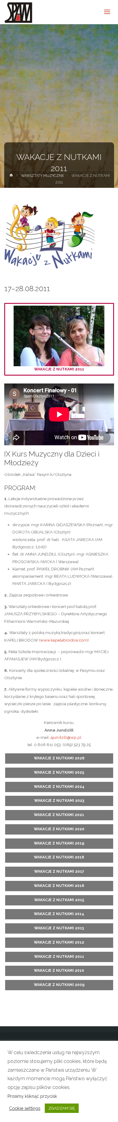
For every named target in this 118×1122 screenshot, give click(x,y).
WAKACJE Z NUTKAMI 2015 (59, 900)
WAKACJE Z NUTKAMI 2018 (59, 857)
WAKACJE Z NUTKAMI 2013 (59, 928)
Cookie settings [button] (24, 1108)
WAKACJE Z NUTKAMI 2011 (59, 369)
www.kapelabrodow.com (63, 640)
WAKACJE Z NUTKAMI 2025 (59, 772)
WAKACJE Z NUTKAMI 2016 (59, 886)
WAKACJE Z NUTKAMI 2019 (59, 843)
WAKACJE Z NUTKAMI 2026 (59, 758)
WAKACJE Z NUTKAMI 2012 (59, 942)
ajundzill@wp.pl (66, 737)
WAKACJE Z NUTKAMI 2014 (59, 914)
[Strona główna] (11, 177)
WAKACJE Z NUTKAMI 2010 (59, 970)
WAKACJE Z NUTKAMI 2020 (59, 829)
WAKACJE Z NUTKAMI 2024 (59, 787)
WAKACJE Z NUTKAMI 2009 (59, 985)
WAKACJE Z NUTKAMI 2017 (59, 871)
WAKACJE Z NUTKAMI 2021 (59, 815)
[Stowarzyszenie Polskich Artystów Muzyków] (18, 12)
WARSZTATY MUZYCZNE (42, 176)
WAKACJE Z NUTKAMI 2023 (59, 800)
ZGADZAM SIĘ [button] (61, 1108)
